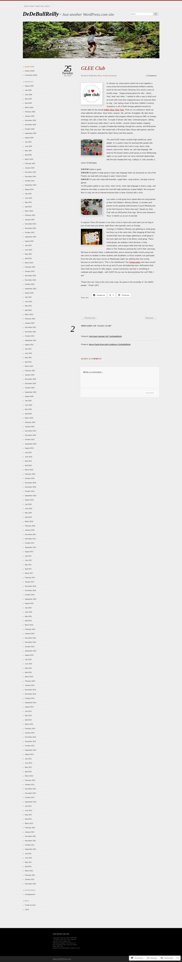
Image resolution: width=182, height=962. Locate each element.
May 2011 (28, 862)
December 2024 (30, 172)
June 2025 (28, 146)
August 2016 (29, 603)
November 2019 (30, 435)
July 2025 (28, 142)
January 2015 (29, 685)
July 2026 (28, 90)
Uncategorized (111, 76)
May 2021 (28, 357)
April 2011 (28, 866)
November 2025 (30, 124)
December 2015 (30, 638)
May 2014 (28, 715)
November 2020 (30, 383)
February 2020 (30, 422)
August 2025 (29, 138)
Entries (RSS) (29, 71)
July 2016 (28, 608)
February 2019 (30, 474)
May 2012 (28, 815)
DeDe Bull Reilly (96, 76)
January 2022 (29, 323)
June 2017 (28, 560)
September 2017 (30, 547)
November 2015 (30, 642)
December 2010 (30, 884)
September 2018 (30, 495)
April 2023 (28, 258)
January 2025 (29, 168)
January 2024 (29, 219)
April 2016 (28, 620)
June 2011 (28, 858)
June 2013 (28, 763)
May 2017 (28, 564)
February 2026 (30, 112)
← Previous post (89, 318)
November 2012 (30, 793)
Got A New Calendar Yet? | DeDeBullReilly (105, 336)
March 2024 (29, 211)
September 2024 (30, 185)
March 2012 (29, 823)
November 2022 (30, 280)
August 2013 (29, 754)
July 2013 (28, 759)
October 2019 (29, 439)
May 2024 (28, 202)
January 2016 (29, 633)
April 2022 (28, 310)
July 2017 (28, 556)
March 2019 (29, 470)
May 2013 (28, 767)
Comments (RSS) (31, 75)
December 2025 (30, 120)
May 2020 (28, 409)
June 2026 (28, 94)
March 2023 (29, 263)
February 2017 (30, 577)
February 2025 (30, 163)
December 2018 (30, 483)
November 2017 (30, 539)
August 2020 (29, 396)
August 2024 (29, 189)
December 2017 (30, 534)
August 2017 (29, 551)
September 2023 (30, 237)
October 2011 (29, 845)
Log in (27, 909)
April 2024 (28, 207)
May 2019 (28, 461)
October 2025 (29, 129)
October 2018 (29, 491)
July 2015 (28, 659)
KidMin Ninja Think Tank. (114, 110)
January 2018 (29, 530)
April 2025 (28, 155)
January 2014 (29, 733)
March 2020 (29, 418)
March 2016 (29, 625)
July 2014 (28, 711)
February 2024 (30, 215)
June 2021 (28, 353)
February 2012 (30, 827)
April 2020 (28, 414)
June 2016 (28, 612)
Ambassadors (135, 262)
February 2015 (30, 681)
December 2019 (30, 431)
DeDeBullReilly (41, 14)
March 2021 (29, 366)
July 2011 (28, 853)
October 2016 (29, 595)
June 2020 (28, 405)
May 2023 (28, 254)
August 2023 (29, 241)
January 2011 (29, 879)
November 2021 (30, 332)
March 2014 (29, 724)
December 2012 (30, 789)
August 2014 (29, 707)
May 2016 (28, 616)
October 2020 (29, 388)
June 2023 (28, 250)
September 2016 (30, 599)
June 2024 (28, 198)
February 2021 (30, 370)
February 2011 (30, 875)
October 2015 (29, 646)
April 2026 (28, 103)
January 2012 (29, 832)
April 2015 (28, 672)
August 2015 (29, 655)
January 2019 (29, 478)
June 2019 (28, 457)
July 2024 (28, 193)
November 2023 (30, 228)
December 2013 (30, 737)
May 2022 (28, 306)
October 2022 (29, 284)
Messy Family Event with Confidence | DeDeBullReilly (110, 344)
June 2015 (28, 664)
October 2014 (29, 698)
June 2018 (28, 508)
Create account (30, 905)
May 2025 (28, 150)
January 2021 (29, 375)
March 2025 (29, 159)
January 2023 (29, 271)
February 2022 (30, 319)
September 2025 (30, 133)
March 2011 (29, 871)
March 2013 (29, 776)
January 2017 (29, 582)
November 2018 (30, 487)
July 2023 (28, 245)
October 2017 (29, 543)
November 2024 (30, 176)
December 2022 (30, 275)
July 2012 (28, 806)
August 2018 (29, 500)
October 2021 (29, 336)
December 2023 (30, 224)
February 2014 (30, 728)
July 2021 (28, 349)
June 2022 (28, 301)
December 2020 (30, 379)
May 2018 (28, 513)
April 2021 (28, 362)
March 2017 (29, 573)
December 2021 (30, 327)
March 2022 (29, 314)
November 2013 (30, 741)
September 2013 (30, 750)
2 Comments (152, 76)
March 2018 (29, 521)
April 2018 (28, 517)
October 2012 (29, 797)
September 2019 (30, 444)
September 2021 (30, 340)
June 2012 (28, 810)
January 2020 (29, 426)
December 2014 (30, 690)
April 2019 (28, 465)
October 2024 (29, 181)
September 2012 (30, 802)
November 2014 (30, 694)
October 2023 (29, 232)
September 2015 (30, 651)
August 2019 (29, 448)
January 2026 (29, 116)
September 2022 (30, 288)
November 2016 (30, 590)
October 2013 (29, 746)
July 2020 (28, 400)
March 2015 (29, 676)
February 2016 (30, 629)
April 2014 (28, 720)
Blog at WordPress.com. (62, 959)
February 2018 (30, 526)
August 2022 (29, 293)
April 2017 (28, 569)
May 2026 (28, 99)
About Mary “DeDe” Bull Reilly (37, 6)
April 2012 (28, 819)
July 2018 (28, 504)
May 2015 (28, 668)
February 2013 (30, 780)
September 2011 (30, 849)
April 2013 (28, 771)
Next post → (150, 318)
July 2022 (28, 297)
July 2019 (28, 452)
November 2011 (30, 841)
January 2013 (29, 784)
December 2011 (30, 836)
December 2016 (30, 586)
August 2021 (29, 344)
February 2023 (30, 267)
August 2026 (29, 86)
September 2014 (30, 702)
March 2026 (29, 107)
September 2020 (30, 392)
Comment (149, 393)
